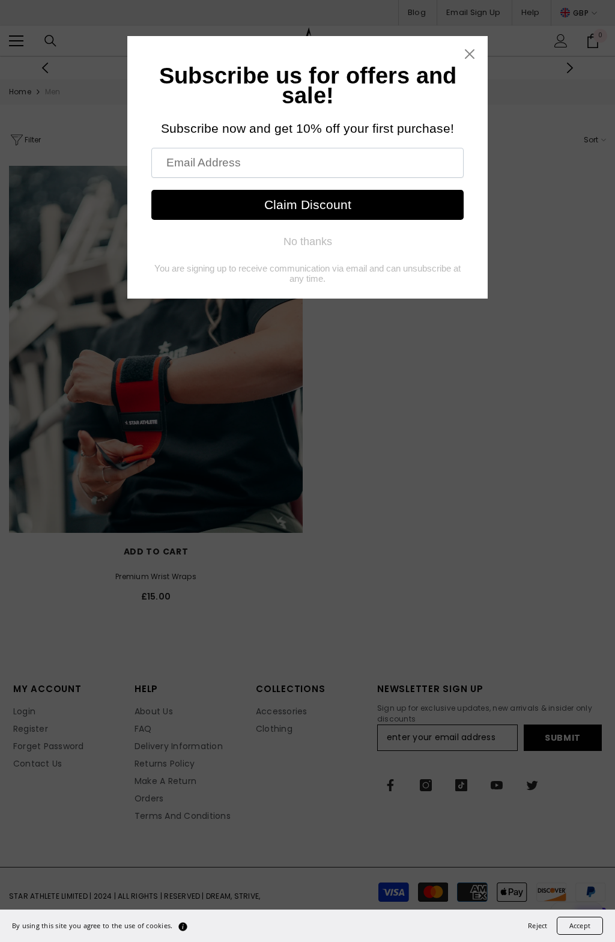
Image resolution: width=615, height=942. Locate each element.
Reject (537, 925)
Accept (579, 925)
